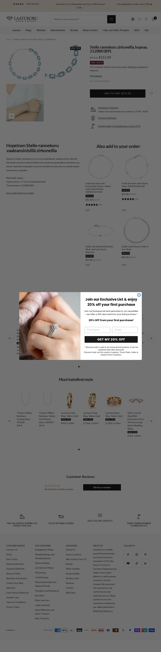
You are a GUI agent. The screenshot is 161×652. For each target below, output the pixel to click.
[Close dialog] (139, 295)
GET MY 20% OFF (111, 339)
